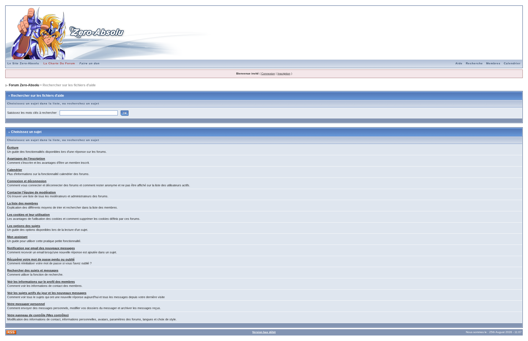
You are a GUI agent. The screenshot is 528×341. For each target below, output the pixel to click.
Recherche (474, 63)
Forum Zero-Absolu (24, 85)
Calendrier (512, 63)
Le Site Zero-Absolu (23, 63)
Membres (493, 63)
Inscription (283, 73)
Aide (459, 63)
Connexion (268, 73)
